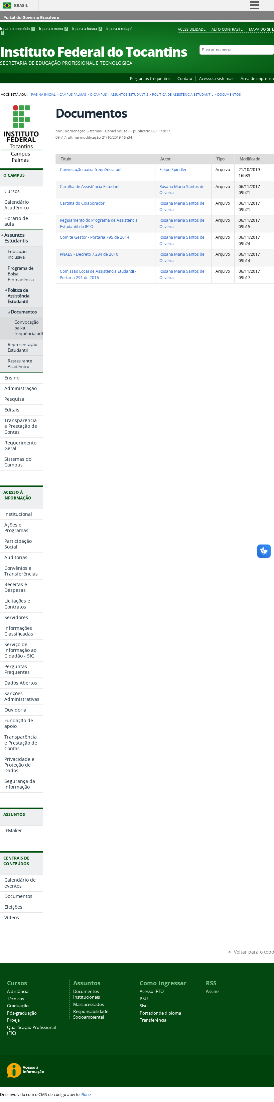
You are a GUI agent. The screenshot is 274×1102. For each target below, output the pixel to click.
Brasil (21, 5)
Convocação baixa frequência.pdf (91, 169)
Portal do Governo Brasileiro (31, 17)
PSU (144, 999)
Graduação (18, 1006)
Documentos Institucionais (86, 994)
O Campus (98, 94)
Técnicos (15, 999)
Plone (86, 1094)
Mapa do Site (261, 29)
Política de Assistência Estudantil (182, 94)
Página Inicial (43, 94)
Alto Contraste (227, 29)
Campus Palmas (72, 94)
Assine (212, 991)
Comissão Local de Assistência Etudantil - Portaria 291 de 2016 (98, 274)
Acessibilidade (192, 29)
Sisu (144, 1006)
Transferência (153, 1020)
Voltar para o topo (254, 952)
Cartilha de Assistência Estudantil (91, 186)
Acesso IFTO (152, 991)
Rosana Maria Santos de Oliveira (181, 190)
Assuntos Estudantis (129, 94)
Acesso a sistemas (216, 78)
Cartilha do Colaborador (82, 203)
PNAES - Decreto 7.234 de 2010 (89, 254)
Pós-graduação (22, 1013)
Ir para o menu (53, 29)
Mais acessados (88, 1004)
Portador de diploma (160, 1013)
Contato (184, 78)
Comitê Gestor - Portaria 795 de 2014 (94, 237)
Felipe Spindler (173, 169)
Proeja (13, 1020)
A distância (17, 991)
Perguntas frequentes (150, 78)
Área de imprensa (257, 78)
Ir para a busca (86, 29)
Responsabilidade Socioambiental (90, 1014)
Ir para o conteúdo (17, 29)
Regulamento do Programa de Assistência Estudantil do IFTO (99, 223)
